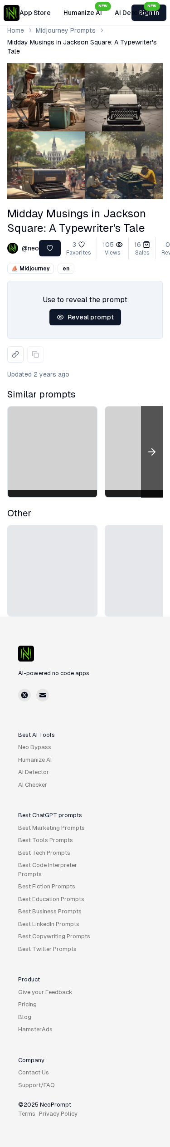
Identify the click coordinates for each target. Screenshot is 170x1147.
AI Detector (135, 10)
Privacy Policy (58, 1113)
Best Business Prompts (50, 911)
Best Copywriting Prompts (54, 936)
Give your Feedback (45, 992)
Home (15, 30)
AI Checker (32, 784)
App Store (35, 12)
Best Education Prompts (51, 899)
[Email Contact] (42, 695)
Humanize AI (85, 10)
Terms (26, 1113)
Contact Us (33, 1072)
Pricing (27, 1004)
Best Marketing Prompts (51, 827)
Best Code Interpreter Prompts (47, 869)
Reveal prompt (91, 317)
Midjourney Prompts (66, 30)
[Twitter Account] (24, 695)
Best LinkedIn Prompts (48, 924)
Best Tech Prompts (44, 852)
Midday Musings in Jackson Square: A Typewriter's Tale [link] (82, 47)
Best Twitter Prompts (47, 949)
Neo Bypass (34, 747)
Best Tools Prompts (45, 840)
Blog (24, 1017)
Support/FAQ (36, 1085)
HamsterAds (35, 1029)
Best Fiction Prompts (46, 886)
